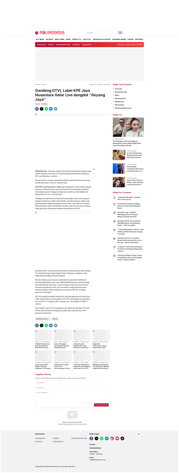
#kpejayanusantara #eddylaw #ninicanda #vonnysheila (43, 319)
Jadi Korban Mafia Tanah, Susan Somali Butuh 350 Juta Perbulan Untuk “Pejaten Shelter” (129, 257)
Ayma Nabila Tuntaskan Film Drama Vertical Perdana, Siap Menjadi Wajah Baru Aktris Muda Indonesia (135, 172)
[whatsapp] (46, 109)
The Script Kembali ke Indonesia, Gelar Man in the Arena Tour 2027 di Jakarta (81, 367)
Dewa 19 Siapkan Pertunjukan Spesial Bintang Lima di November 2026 (61, 346)
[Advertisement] (89, 15)
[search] (120, 33)
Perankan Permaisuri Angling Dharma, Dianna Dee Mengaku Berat (129, 206)
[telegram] (51, 109)
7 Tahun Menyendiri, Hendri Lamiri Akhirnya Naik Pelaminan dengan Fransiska (130, 232)
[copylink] (55, 109)
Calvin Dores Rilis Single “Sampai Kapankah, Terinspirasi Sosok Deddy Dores (43, 367)
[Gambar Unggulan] (72, 140)
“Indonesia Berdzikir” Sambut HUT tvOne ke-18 (128, 198)
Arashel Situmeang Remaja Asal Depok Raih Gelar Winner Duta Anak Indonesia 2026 (135, 157)
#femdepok (119, 105)
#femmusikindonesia (123, 108)
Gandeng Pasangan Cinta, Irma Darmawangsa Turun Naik (62, 367)
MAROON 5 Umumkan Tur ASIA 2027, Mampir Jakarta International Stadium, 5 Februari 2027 (101, 368)
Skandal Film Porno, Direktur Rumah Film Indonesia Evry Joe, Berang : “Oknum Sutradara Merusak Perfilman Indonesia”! (129, 241)
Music (44, 84)
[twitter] (41, 109)
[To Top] (139, 434)
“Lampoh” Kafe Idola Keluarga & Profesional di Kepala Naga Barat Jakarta (130, 249)
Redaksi (44, 104)
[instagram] (112, 438)
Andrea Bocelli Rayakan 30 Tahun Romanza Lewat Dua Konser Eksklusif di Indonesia (80, 347)
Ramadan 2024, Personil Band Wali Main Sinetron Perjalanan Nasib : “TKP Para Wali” (128, 223)
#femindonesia (121, 92)
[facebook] (37, 109)
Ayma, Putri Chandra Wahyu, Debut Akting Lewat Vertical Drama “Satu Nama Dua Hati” (135, 183)
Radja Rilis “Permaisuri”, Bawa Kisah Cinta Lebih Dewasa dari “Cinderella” (100, 347)
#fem (117, 95)
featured (55, 319)
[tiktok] (122, 438)
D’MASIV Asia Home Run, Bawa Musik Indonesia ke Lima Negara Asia (42, 346)
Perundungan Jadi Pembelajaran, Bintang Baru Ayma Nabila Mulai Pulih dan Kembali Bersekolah (127, 143)
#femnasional (120, 98)
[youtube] (117, 438)
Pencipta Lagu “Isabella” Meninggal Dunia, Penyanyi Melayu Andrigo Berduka (127, 214)
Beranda (38, 84)
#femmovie (119, 102)
